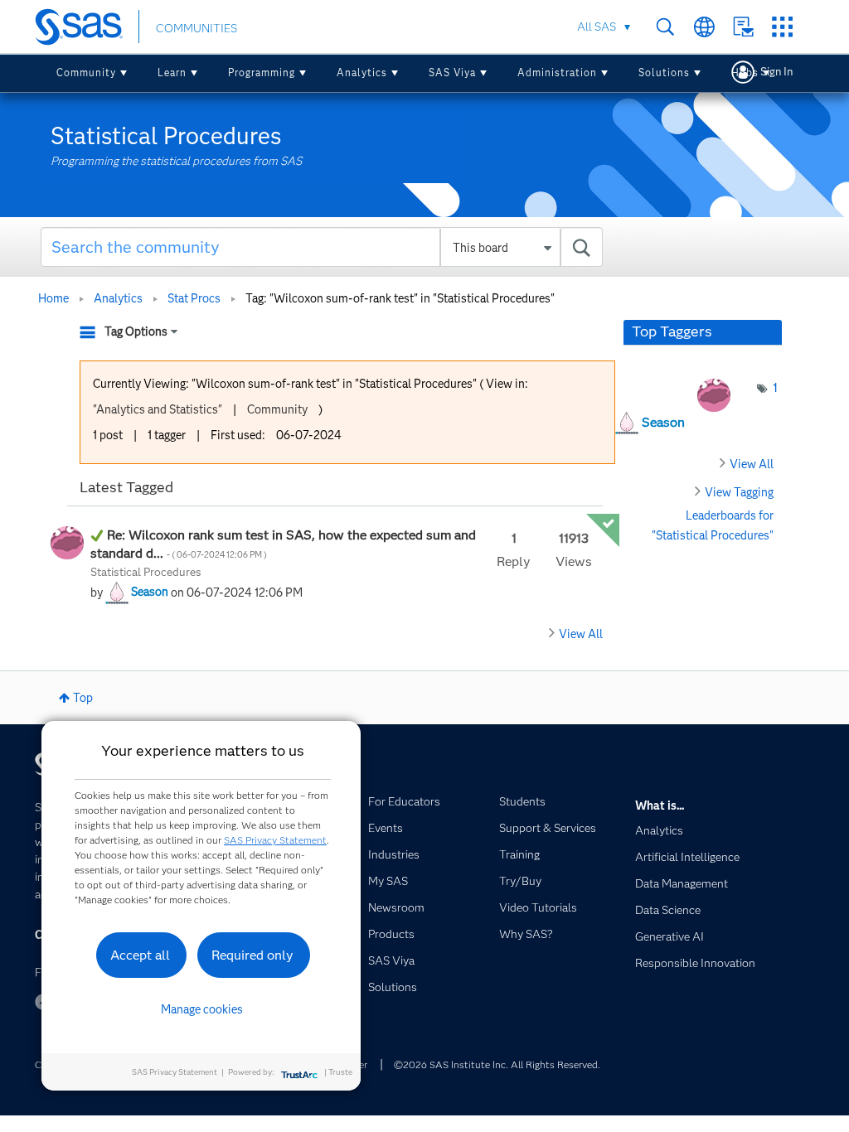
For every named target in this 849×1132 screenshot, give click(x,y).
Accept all (140, 955)
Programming (261, 72)
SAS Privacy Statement (275, 840)
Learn (172, 72)
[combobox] (322, 247)
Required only (252, 955)
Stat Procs (194, 298)
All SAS (596, 26)
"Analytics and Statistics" (157, 409)
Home (53, 298)
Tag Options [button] (135, 331)
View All (581, 633)
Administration (557, 72)
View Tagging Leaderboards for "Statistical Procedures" (713, 513)
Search (665, 27)
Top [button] (83, 697)
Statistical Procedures (145, 571)
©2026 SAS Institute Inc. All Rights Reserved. (497, 1064)
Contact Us (743, 27)
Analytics (362, 72)
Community (86, 72)
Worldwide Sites (704, 27)
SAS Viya (452, 72)
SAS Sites (782, 27)
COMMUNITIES (196, 28)
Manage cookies (202, 1009)
